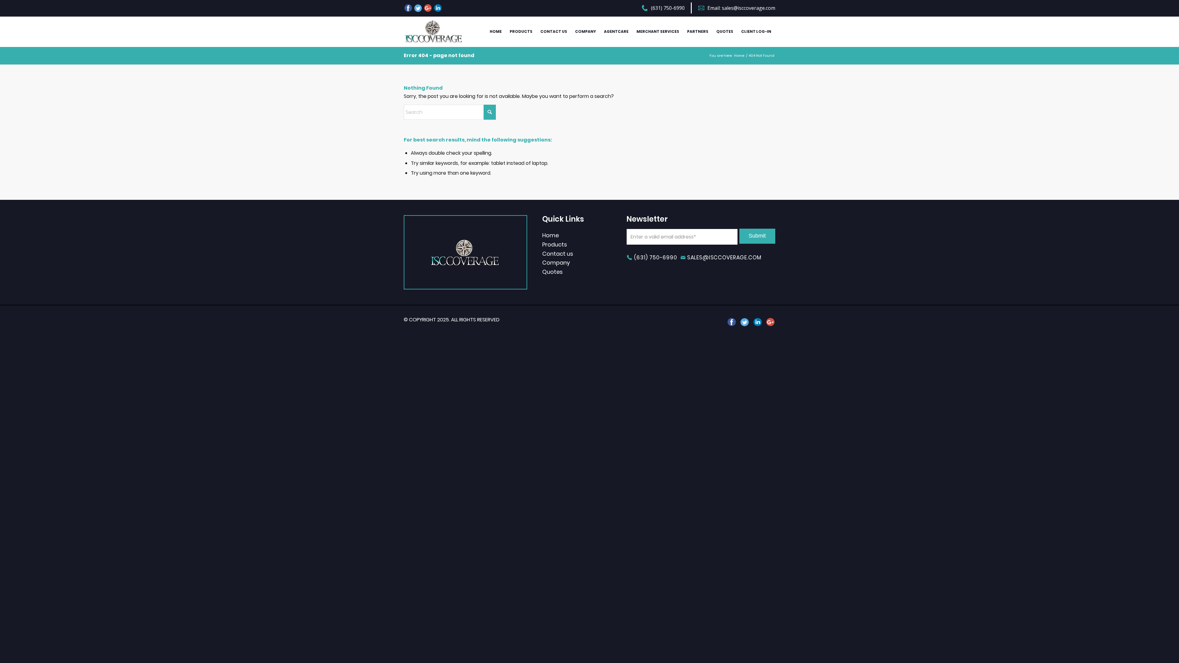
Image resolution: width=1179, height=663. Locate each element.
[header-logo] (433, 31)
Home (550, 235)
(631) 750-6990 (668, 8)
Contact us (557, 254)
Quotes (552, 272)
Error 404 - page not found (439, 55)
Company (556, 262)
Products (554, 244)
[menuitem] (667, 8)
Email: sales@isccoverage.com (741, 8)
